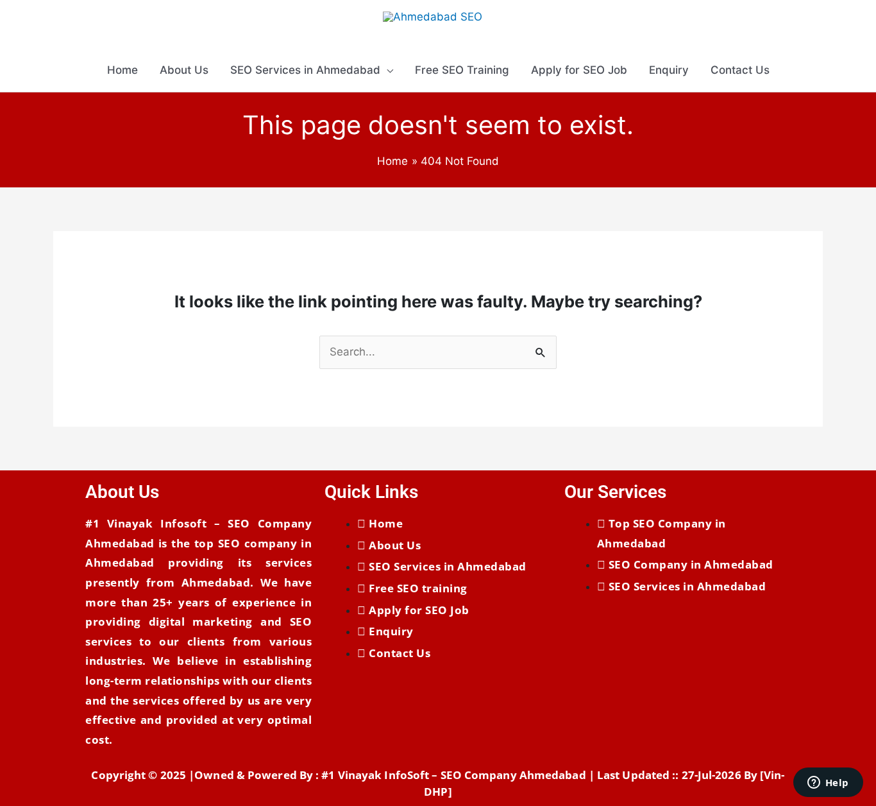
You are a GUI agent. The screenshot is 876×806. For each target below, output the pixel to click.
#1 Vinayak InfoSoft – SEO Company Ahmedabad (453, 774)
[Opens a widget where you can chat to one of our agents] (828, 783)
